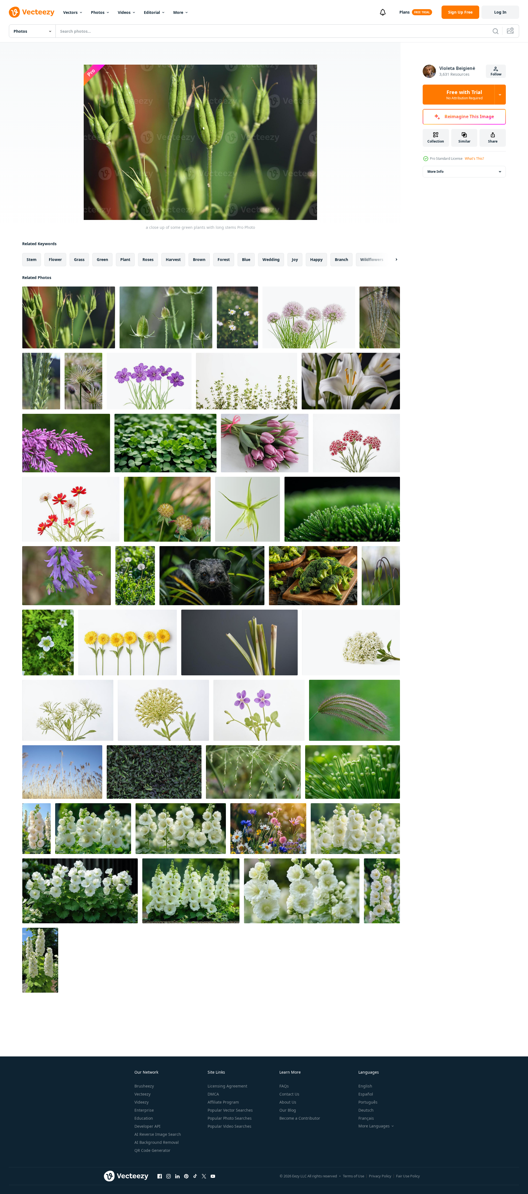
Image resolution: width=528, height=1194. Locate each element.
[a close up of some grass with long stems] (165, 317)
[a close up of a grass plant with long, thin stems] (354, 710)
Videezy (141, 1102)
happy (316, 259)
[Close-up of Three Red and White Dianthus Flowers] (356, 443)
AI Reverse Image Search (157, 1134)
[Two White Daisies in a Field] (237, 317)
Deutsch (366, 1110)
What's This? (474, 158)
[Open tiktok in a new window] (195, 1176)
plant (125, 259)
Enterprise (144, 1110)
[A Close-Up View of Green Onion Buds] (352, 772)
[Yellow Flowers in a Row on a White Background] (127, 642)
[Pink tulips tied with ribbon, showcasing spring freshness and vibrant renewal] (264, 443)
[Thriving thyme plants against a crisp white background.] (246, 381)
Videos (124, 12)
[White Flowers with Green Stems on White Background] (67, 710)
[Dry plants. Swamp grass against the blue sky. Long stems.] (62, 772)
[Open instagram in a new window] (168, 1176)
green (102, 259)
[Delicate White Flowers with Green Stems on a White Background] (351, 642)
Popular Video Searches (229, 1126)
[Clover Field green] (165, 443)
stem (32, 259)
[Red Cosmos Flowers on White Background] (70, 509)
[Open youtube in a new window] (213, 1176)
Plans (404, 12)
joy (295, 259)
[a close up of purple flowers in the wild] (66, 575)
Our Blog (287, 1110)
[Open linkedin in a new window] (177, 1176)
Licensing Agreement (227, 1086)
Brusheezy (144, 1086)
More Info (435, 171)
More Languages (374, 1126)
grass (79, 259)
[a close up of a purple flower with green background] (66, 443)
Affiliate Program (223, 1102)
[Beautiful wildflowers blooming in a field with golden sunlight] (268, 828)
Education (143, 1118)
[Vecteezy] (31, 12)
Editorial (152, 12)
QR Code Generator (152, 1150)
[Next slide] (392, 259)
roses (148, 259)
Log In (500, 12)
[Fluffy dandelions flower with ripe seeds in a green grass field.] (135, 575)
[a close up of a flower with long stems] (83, 381)
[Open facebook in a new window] (159, 1176)
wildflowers (371, 259)
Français (366, 1118)
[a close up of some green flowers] (381, 575)
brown (199, 259)
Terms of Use (353, 1175)
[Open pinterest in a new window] (186, 1176)
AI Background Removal (156, 1142)
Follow (496, 74)
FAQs (284, 1086)
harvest (173, 259)
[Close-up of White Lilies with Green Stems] (351, 381)
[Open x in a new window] (204, 1176)
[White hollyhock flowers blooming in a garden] (36, 828)
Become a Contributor (299, 1118)
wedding (271, 259)
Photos (97, 12)
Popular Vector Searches (230, 1110)
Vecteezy (142, 1094)
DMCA (213, 1094)
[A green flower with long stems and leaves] (247, 509)
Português (367, 1102)
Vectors (70, 12)
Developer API (147, 1126)
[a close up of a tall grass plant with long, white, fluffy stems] (379, 317)
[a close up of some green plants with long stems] (68, 317)
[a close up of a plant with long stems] (41, 381)
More (178, 12)
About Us (287, 1102)
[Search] (495, 31)
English (365, 1086)
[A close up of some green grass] (239, 642)
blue (246, 259)
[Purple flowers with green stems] (149, 381)
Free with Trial (464, 94)
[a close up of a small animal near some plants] (211, 575)
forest (224, 259)
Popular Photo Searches (230, 1118)
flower (55, 259)
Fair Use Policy (408, 1175)
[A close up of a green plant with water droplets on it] (342, 509)
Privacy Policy (380, 1175)
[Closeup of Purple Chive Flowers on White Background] (308, 317)
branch (341, 259)
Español (365, 1094)
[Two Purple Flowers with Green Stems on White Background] (259, 710)
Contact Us (289, 1094)
